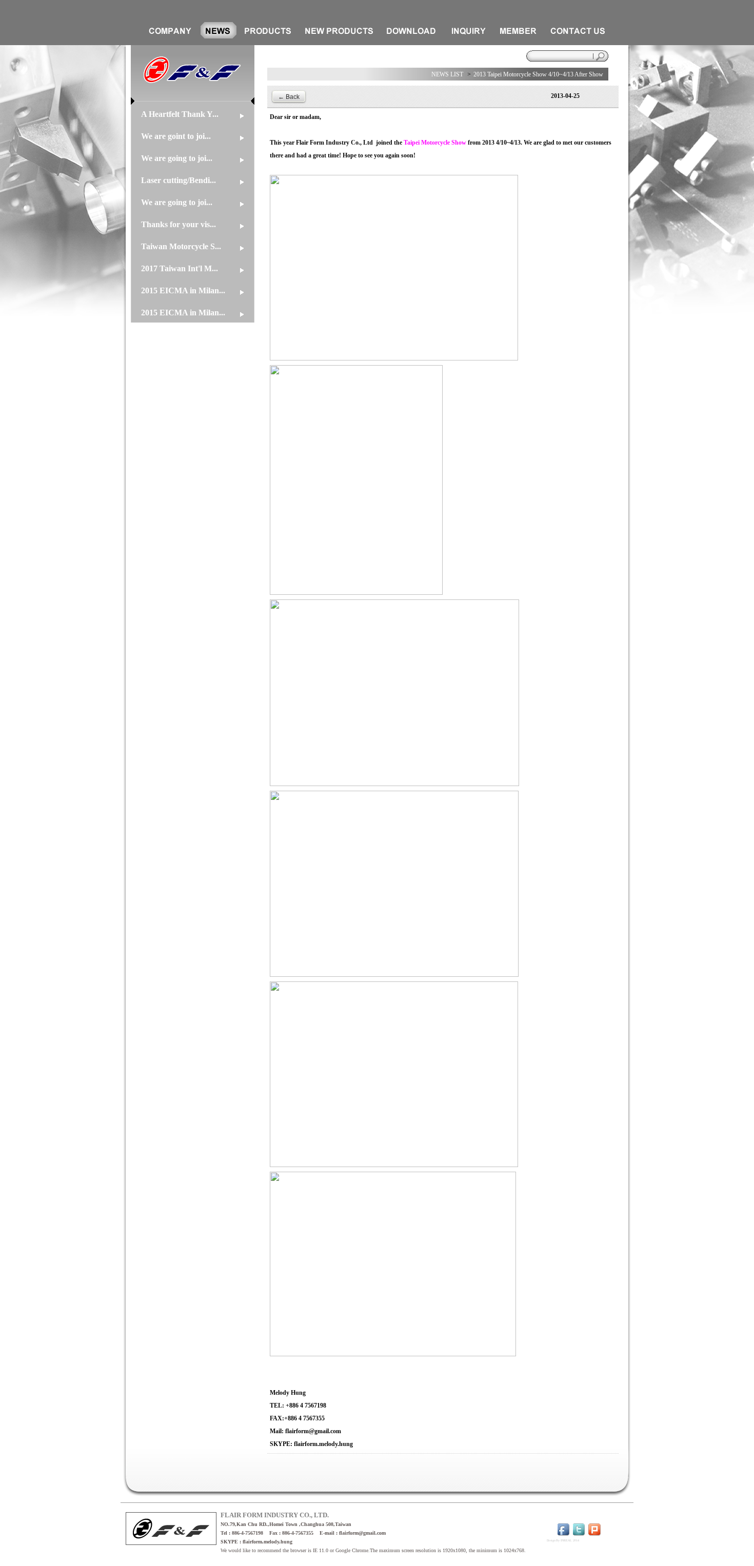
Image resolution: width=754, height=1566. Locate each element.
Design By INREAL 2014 (563, 1540)
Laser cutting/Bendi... (178, 180)
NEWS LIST (447, 74)
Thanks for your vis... (178, 224)
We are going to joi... (176, 158)
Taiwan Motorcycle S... (181, 246)
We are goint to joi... (176, 136)
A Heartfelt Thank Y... (180, 114)
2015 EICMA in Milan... (183, 290)
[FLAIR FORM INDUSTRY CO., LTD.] (192, 102)
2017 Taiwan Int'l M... (179, 268)
